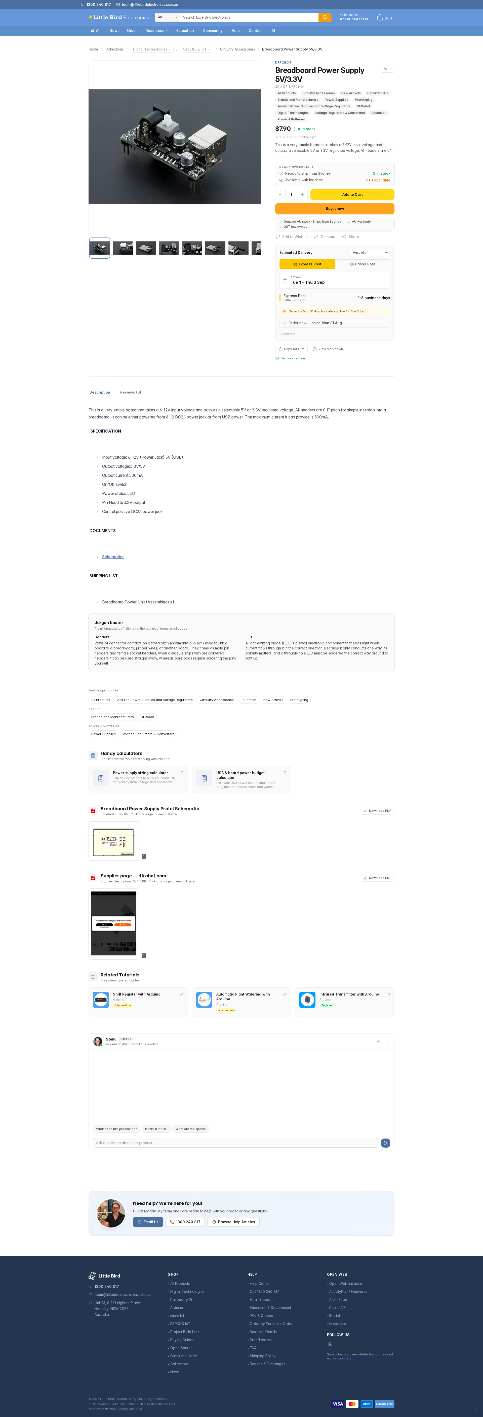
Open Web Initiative (345, 1283)
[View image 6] (215, 248)
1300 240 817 (188, 1222)
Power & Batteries (291, 119)
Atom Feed (338, 1299)
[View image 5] (192, 248)
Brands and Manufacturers (298, 100)
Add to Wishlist (295, 236)
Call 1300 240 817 (264, 1291)
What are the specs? (191, 1129)
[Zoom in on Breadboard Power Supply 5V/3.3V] (175, 147)
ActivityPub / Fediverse (348, 1291)
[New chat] (378, 1041)
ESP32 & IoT (180, 1323)
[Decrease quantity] (280, 194)
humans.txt (338, 1323)
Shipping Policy (262, 1356)
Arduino (176, 1307)
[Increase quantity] (302, 194)
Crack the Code (183, 1356)
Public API (337, 1307)
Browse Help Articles (236, 1222)
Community (213, 30)
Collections (114, 49)
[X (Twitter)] (329, 1343)
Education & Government (270, 1307)
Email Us (151, 1222)
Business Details (263, 1332)
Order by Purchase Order (271, 1323)
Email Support (261, 1299)
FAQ (253, 1348)
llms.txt (334, 1315)
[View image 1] (100, 248)
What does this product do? (116, 1129)
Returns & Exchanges (267, 1364)
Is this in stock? (156, 1129)
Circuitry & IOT (195, 49)
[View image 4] (169, 248)
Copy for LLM (294, 349)
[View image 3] (146, 248)
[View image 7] (238, 248)
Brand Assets (261, 1340)
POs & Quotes (261, 1315)
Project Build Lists (184, 1332)
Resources (155, 30)
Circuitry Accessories (237, 49)
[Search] (325, 17)
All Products (287, 93)
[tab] (307, 264)
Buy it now (335, 208)
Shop (131, 30)
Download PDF (380, 811)
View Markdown (330, 349)
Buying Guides (182, 1340)
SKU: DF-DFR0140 (289, 86)
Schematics (113, 556)
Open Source (181, 1348)
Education (185, 30)
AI (273, 30)
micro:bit (177, 1315)
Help (236, 30)
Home (93, 49)
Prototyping (364, 100)
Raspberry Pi (181, 1299)
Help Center (260, 1283)
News (114, 30)
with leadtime (313, 180)
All (98, 30)
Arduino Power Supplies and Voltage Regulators (314, 106)
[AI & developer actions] (387, 69)
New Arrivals (351, 93)
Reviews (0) (130, 392)
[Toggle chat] (386, 1041)
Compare (329, 236)
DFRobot (363, 106)
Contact (256, 30)
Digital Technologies (150, 49)
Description (100, 392)
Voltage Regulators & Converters (340, 113)
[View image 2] (123, 248)
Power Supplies (336, 100)
